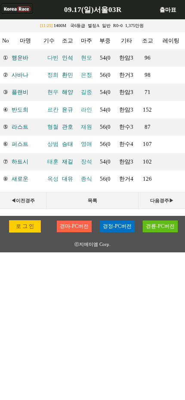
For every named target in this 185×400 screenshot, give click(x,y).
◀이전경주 (23, 200)
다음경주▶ (162, 200)
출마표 (168, 9)
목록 (92, 200)
